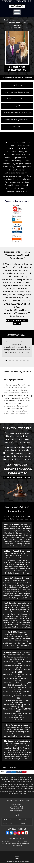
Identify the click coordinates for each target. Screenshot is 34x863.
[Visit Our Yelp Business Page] (26, 833)
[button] (6, 360)
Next (2, 396)
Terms (17, 858)
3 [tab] (21, 415)
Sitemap (17, 854)
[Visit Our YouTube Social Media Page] (22, 833)
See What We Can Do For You (17, 478)
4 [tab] (18, 415)
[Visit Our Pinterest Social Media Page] (18, 833)
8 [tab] (8, 415)
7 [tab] (10, 415)
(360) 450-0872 (17, 6)
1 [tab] (26, 415)
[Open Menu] (17, 12)
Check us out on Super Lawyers (17, 322)
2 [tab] (23, 415)
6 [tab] (13, 415)
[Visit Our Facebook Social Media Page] (7, 833)
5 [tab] (16, 415)
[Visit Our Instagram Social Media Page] (15, 833)
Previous (32, 396)
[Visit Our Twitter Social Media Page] (11, 833)
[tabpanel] (17, 396)
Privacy (17, 856)
